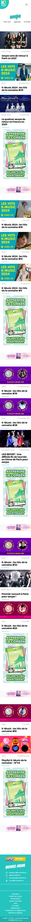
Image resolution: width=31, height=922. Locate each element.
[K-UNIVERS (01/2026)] (18, 189)
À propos (15, 894)
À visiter (27, 22)
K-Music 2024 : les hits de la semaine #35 (14, 89)
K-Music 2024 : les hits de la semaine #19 (14, 226)
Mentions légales (16, 913)
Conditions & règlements (15, 910)
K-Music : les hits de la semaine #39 (14, 392)
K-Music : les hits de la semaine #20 (14, 627)
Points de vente (15, 896)
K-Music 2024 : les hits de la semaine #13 (14, 257)
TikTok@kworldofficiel (16, 880)
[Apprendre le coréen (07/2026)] (15, 154)
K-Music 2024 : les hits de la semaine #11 (14, 289)
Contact (15, 906)
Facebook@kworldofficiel (17, 878)
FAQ (15, 903)
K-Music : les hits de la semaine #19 (14, 730)
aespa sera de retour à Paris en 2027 (15, 57)
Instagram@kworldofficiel (17, 872)
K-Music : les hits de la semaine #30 (14, 563)
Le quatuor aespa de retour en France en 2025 (13, 122)
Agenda (17, 22)
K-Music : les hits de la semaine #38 (14, 424)
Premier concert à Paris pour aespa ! (15, 595)
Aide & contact (15, 901)
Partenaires (15, 899)
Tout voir (7, 22)
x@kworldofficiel (14, 875)
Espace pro (15, 908)
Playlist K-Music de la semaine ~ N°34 (14, 761)
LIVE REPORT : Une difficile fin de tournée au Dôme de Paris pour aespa (15, 458)
